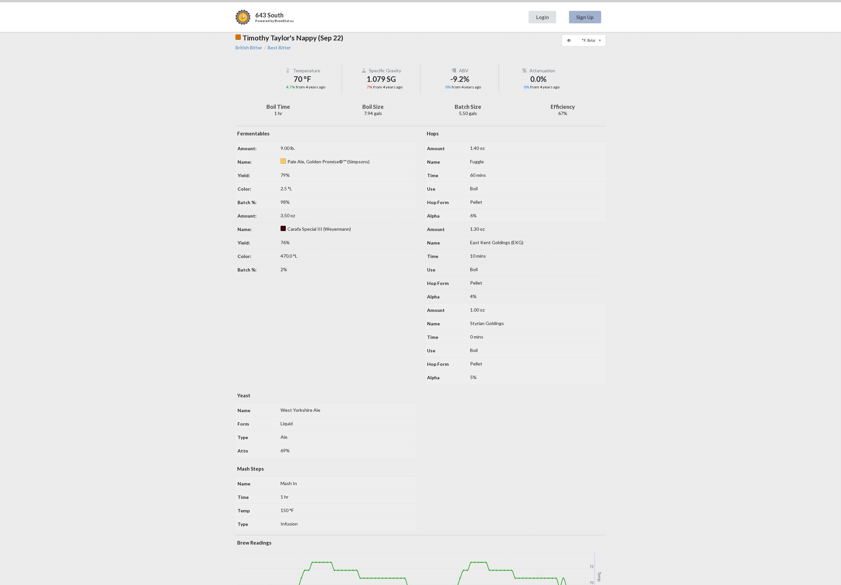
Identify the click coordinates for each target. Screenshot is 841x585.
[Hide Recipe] (569, 40)
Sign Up (585, 17)
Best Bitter (279, 47)
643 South (269, 15)
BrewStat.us (284, 21)
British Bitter (249, 47)
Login (542, 17)
